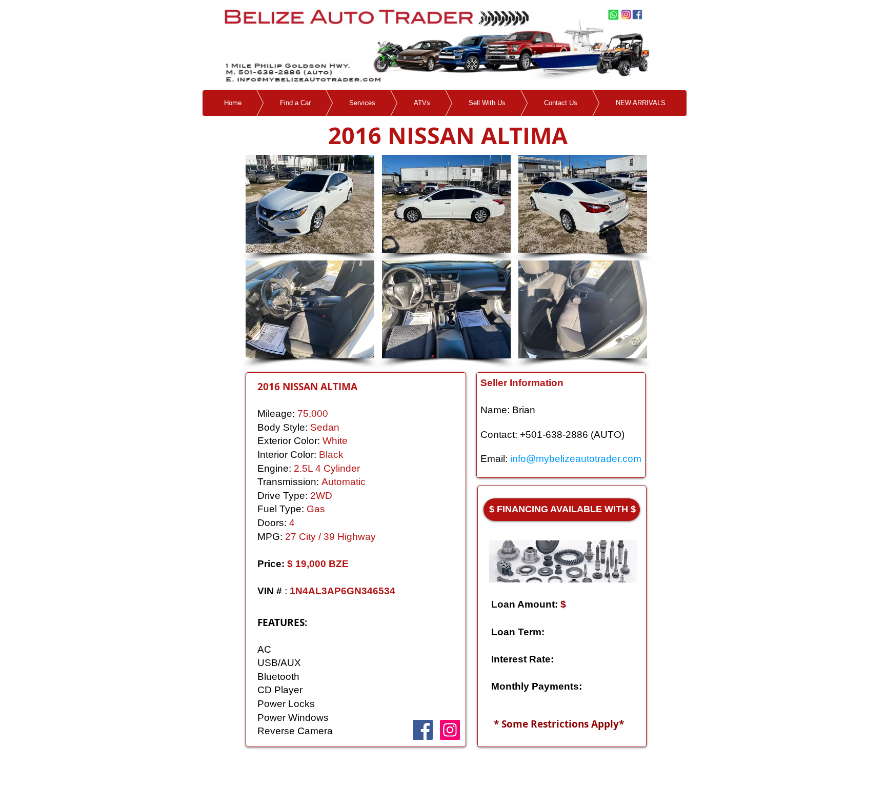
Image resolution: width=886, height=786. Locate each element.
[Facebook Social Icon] (423, 730)
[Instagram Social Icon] (450, 730)
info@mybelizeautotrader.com (575, 458)
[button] (310, 204)
